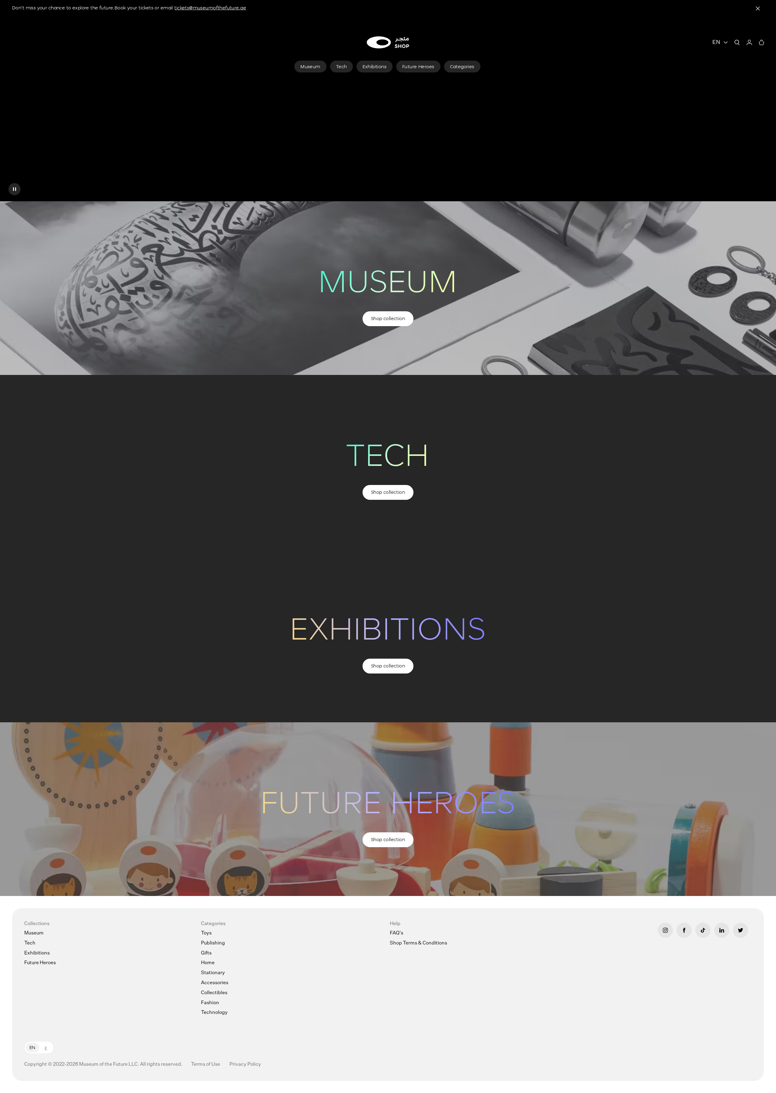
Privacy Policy (245, 1064)
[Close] (758, 8)
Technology (214, 1012)
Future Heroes (40, 963)
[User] (749, 42)
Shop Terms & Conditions (418, 943)
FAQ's (396, 933)
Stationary (213, 973)
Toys (206, 933)
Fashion (210, 1003)
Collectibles (214, 993)
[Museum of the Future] (388, 42)
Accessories (214, 983)
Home (208, 963)
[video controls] (14, 189)
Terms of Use (206, 1064)
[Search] (737, 42)
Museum (34, 933)
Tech (29, 943)
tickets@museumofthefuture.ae (210, 7)
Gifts (206, 953)
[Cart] (761, 42)
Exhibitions (37, 953)
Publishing (213, 943)
